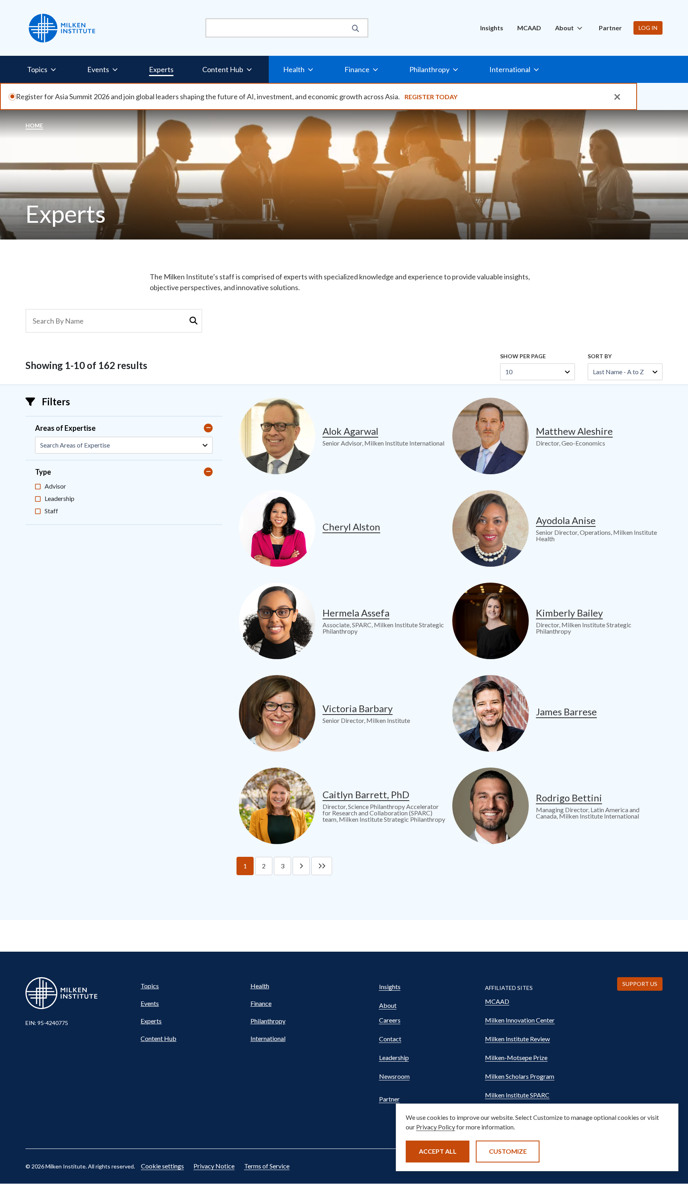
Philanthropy (267, 1021)
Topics (150, 986)
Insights (491, 27)
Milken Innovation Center (520, 1020)
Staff (51, 510)
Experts (161, 69)
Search (193, 321)
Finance (261, 1003)
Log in (648, 27)
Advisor (55, 486)
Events (150, 1003)
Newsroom (394, 1076)
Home (34, 125)
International (267, 1038)
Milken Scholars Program (519, 1076)
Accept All (438, 1151)
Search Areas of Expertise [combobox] (75, 445)
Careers (390, 1020)
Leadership (59, 498)
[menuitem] (491, 28)
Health (259, 986)
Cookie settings (162, 1166)
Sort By (600, 356)
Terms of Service (266, 1166)
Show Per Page (523, 356)
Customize (508, 1151)
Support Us (639, 983)
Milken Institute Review (517, 1039)
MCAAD (529, 27)
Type (43, 471)
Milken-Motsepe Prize (516, 1057)
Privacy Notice (214, 1166)
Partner (610, 27)
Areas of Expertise (65, 428)
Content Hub (158, 1038)
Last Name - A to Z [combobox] (618, 371)
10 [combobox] (508, 371)
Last (321, 866)
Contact (390, 1039)
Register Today (431, 96)
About (388, 1005)
